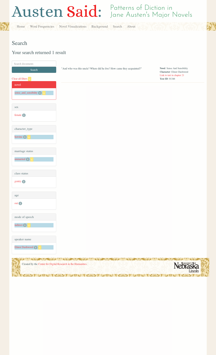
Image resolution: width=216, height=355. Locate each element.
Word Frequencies (42, 26)
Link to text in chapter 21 (172, 75)
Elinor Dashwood (24, 247)
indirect (18, 225)
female (18, 115)
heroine (18, 136)
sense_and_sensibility (26, 92)
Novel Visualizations (72, 26)
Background (99, 26)
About (131, 26)
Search (117, 26)
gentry (18, 181)
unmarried (20, 159)
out (16, 203)
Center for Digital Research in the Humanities (62, 264)
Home (21, 26)
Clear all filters (21, 78)
